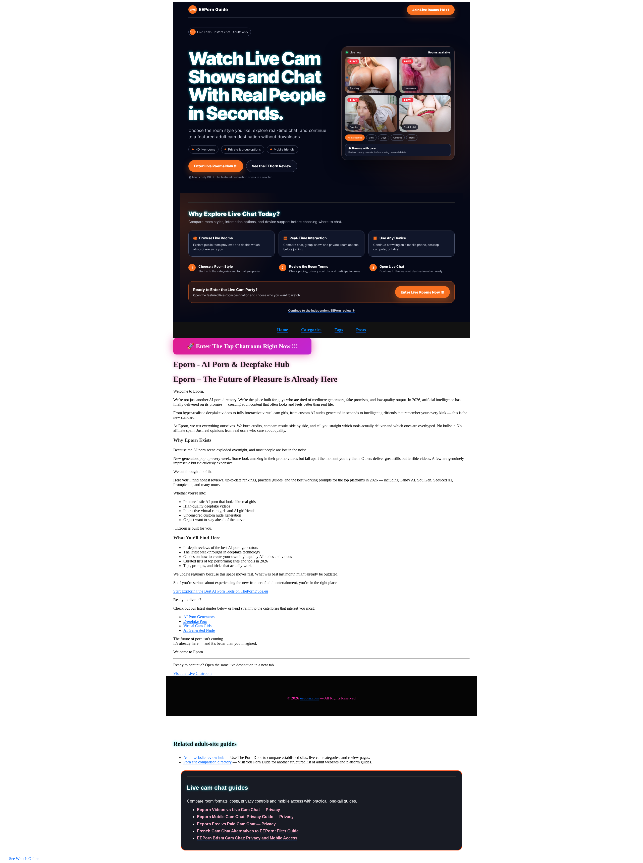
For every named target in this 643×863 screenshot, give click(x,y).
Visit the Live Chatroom (192, 673)
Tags (339, 329)
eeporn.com (309, 698)
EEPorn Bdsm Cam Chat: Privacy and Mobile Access (247, 838)
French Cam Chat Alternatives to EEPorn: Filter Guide (248, 831)
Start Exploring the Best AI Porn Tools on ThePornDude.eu (220, 591)
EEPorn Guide (209, 9)
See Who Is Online (24, 858)
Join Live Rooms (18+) (430, 10)
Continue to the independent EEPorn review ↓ (321, 310)
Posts (361, 329)
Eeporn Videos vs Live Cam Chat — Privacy (238, 810)
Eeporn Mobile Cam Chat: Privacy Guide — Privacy (245, 817)
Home (282, 329)
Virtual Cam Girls (197, 626)
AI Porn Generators (199, 617)
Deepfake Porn (195, 621)
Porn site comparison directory (207, 762)
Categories (311, 329)
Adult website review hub (203, 757)
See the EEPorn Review (271, 166)
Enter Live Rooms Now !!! (216, 166)
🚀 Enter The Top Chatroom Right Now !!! (242, 346)
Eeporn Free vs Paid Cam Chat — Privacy (236, 824)
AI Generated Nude (199, 630)
